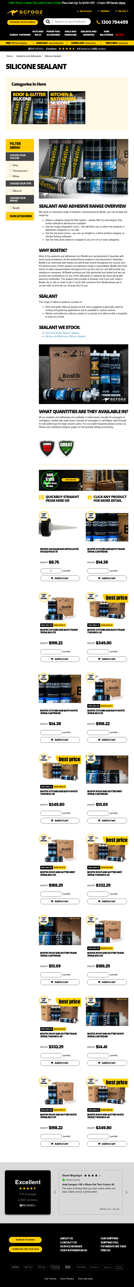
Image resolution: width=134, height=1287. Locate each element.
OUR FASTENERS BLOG (73, 1250)
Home (10, 56)
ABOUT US (66, 1238)
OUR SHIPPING (109, 1238)
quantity (66, 571)
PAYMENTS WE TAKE (113, 1246)
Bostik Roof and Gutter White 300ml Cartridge (105, 1035)
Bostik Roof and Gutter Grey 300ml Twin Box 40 (104, 873)
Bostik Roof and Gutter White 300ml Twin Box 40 (105, 1116)
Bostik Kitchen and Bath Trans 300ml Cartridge (106, 550)
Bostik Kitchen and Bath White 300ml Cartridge (58, 712)
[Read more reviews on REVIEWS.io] (28, 1205)
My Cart (122, 11)
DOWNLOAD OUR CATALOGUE (25, 1249)
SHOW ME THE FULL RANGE (22, 22)
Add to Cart (61, 578)
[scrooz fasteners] (24, 12)
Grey (15, 165)
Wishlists (105, 11)
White (16, 176)
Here (122, 3)
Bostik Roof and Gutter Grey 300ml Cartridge (104, 793)
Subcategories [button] (21, 216)
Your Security (85, 1279)
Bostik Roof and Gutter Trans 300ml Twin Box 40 (58, 1035)
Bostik (16, 208)
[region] (91, 1192)
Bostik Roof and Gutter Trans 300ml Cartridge (58, 954)
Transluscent (20, 170)
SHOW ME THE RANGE (25, 1240)
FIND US (105, 1250)
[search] (49, 22)
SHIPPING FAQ (109, 1242)
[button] (55, 1192)
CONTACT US (68, 1242)
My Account (86, 11)
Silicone (17, 190)
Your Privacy (67, 1279)
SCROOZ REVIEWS (71, 1246)
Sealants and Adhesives (28, 56)
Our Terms (50, 1279)
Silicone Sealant (53, 56)
